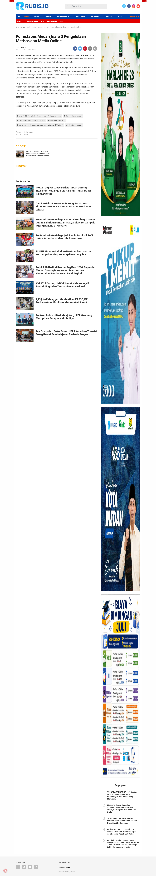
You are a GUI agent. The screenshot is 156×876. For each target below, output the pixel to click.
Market (121, 16)
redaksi (23, 47)
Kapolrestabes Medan (74, 116)
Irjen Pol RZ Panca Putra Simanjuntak (32, 116)
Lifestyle (108, 16)
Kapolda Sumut (55, 116)
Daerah (48, 16)
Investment (80, 16)
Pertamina (52, 21)
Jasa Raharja (32, 21)
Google (20, 21)
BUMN (36, 16)
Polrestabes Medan (75, 125)
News (26, 16)
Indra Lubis (28, 132)
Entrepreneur (63, 16)
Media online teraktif (57, 120)
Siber (68, 867)
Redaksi (61, 867)
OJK (42, 21)
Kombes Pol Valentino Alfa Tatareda (32, 120)
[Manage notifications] (5, 871)
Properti (95, 16)
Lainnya (133, 16)
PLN (61, 21)
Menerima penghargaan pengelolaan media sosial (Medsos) (41, 125)
